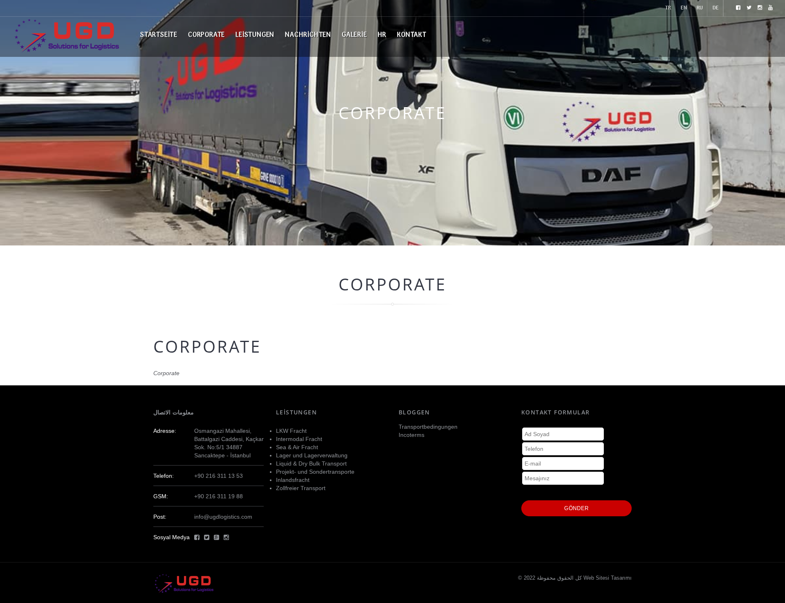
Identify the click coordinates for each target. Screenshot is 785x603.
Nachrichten (308, 35)
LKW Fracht (291, 431)
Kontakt (411, 35)
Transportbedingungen (428, 426)
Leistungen (255, 35)
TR (668, 8)
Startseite (158, 35)
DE (716, 8)
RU (700, 8)
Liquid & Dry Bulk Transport (311, 463)
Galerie (354, 35)
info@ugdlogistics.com (223, 516)
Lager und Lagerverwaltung (312, 455)
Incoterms (411, 435)
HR (382, 35)
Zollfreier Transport (300, 488)
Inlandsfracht (293, 480)
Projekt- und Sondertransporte (315, 471)
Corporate (206, 35)
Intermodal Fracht (299, 439)
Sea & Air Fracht (297, 447)
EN (684, 8)
